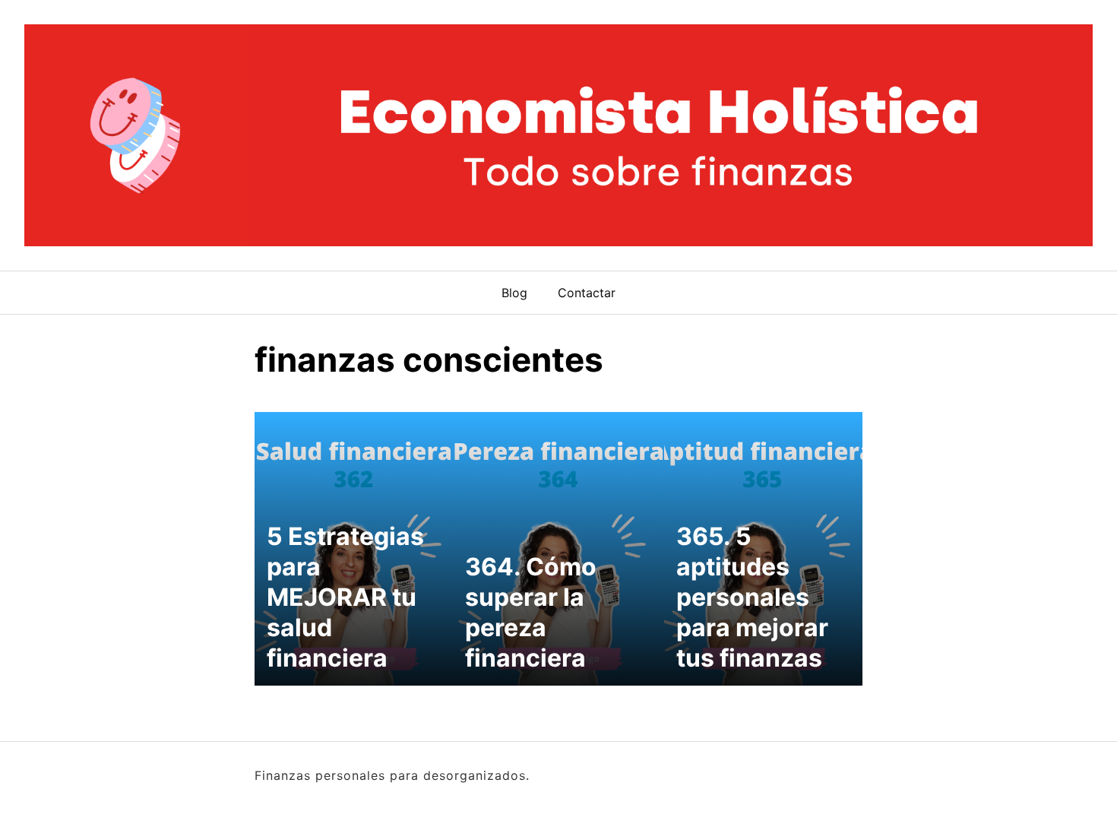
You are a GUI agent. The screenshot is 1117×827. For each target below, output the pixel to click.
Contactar (586, 292)
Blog (514, 292)
